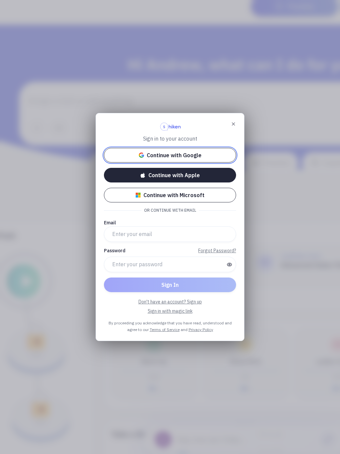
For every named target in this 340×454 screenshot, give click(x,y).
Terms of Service (165, 329)
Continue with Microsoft (174, 195)
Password (115, 250)
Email (110, 223)
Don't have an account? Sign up (170, 302)
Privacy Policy (201, 329)
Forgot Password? (217, 251)
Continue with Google (174, 155)
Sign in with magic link (170, 311)
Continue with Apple (174, 175)
